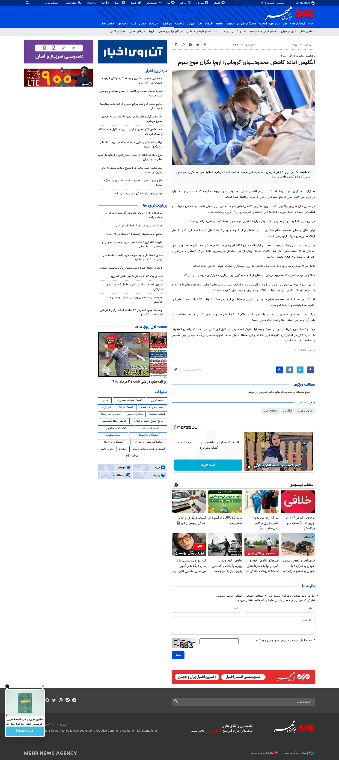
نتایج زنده (92, 3)
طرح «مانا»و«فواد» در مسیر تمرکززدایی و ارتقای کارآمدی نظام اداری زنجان (130, 157)
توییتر (133, 3)
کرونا (219, 221)
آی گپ (183, 3)
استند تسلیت (157, 414)
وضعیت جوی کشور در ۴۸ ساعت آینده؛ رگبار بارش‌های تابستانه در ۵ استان (131, 312)
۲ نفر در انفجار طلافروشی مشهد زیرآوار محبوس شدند (131, 268)
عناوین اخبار (306, 31)
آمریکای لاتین (117, 31)
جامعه (219, 23)
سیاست (179, 23)
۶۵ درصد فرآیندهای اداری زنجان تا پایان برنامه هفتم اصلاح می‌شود (132, 118)
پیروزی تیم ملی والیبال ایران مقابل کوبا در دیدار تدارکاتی (135, 286)
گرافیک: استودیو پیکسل (262, 753)
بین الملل (307, 45)
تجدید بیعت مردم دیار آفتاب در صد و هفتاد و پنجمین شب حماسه (131, 93)
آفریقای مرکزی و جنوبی (170, 31)
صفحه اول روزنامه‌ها (150, 327)
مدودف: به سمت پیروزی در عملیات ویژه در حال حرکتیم (135, 299)
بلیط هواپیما (113, 435)
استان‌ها (153, 23)
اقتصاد (209, 23)
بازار (199, 23)
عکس (142, 23)
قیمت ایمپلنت (151, 428)
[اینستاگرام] (61, 700)
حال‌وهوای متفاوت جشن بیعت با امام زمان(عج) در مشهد (132, 182)
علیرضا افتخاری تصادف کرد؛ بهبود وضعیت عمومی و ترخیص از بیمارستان (132, 244)
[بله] (67, 700)
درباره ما (62, 724)
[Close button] (42, 686)
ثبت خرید (208, 465)
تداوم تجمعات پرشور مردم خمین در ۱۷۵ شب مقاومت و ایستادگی (131, 106)
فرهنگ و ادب (297, 23)
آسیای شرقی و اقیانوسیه (263, 31)
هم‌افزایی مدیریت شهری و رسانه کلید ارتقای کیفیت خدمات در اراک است (132, 80)
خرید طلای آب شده (152, 407)
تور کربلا (106, 407)
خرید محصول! (25, 731)
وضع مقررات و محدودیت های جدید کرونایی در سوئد (279, 392)
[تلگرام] (74, 700)
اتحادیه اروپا (270, 411)
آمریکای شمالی (137, 31)
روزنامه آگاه (132, 456)
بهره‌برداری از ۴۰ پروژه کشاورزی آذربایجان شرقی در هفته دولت (133, 215)
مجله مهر (122, 23)
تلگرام (217, 3)
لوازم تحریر (157, 400)
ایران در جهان (288, 31)
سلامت (230, 23)
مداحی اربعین (135, 414)
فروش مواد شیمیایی (114, 421)
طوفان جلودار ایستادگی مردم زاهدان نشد (139, 193)
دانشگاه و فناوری (246, 23)
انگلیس (287, 411)
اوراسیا (224, 31)
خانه (310, 23)
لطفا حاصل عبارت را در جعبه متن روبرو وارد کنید (285, 640)
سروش (200, 3)
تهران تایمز (107, 449)
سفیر (105, 400)
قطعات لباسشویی (116, 428)
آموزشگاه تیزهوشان (148, 435)
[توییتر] (54, 700)
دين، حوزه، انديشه (269, 23)
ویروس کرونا (305, 411)
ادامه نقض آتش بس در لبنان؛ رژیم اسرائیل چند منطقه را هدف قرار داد (130, 131)
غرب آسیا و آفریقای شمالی (202, 31)
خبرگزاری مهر (294, 191)
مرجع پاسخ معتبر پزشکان (149, 421)
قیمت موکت (126, 407)
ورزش (190, 23)
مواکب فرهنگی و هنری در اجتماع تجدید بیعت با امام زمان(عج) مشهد (131, 144)
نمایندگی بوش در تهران (148, 442)
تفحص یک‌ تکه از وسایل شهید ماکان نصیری (137, 276)
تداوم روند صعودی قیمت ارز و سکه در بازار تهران (134, 234)
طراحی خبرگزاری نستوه (294, 753)
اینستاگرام (152, 3)
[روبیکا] (47, 700)
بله (169, 3)
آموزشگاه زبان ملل (113, 442)
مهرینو (122, 449)
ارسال (178, 655)
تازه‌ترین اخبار (156, 71)
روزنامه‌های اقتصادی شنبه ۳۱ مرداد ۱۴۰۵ (137, 382)
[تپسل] (175, 427)
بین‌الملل (167, 23)
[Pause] (249, 467)
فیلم (133, 23)
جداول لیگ (71, 3)
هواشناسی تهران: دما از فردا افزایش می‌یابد (137, 225)
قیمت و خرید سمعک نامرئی (148, 449)
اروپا (151, 31)
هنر (285, 23)
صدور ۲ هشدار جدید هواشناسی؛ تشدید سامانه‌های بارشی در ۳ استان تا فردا (133, 257)
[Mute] (255, 467)
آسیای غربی (239, 31)
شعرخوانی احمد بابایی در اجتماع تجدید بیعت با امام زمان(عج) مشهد (132, 170)
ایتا (103, 3)
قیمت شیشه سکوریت (129, 400)
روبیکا (118, 3)
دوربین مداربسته (111, 414)
